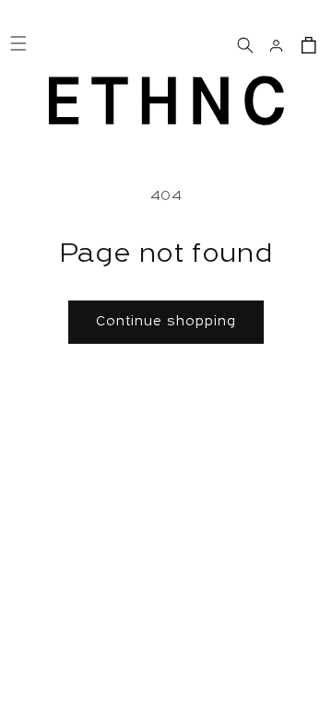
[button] (244, 43)
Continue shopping (166, 322)
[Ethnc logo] (166, 100)
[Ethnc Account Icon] (276, 43)
